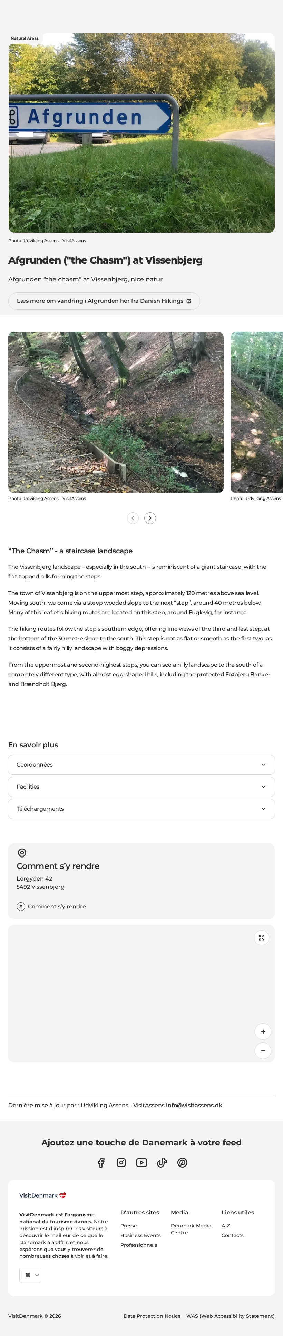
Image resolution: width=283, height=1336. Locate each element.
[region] (141, 993)
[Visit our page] (121, 1163)
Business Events (140, 1235)
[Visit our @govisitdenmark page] (162, 1163)
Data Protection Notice (152, 1316)
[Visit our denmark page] (101, 1163)
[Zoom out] (263, 1050)
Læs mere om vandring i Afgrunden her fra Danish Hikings (100, 301)
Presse (128, 1226)
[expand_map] (261, 937)
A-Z (226, 1226)
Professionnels (138, 1245)
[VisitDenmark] (43, 1195)
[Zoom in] (263, 1031)
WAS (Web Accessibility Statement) (230, 1316)
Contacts (233, 1235)
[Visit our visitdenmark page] (142, 1163)
